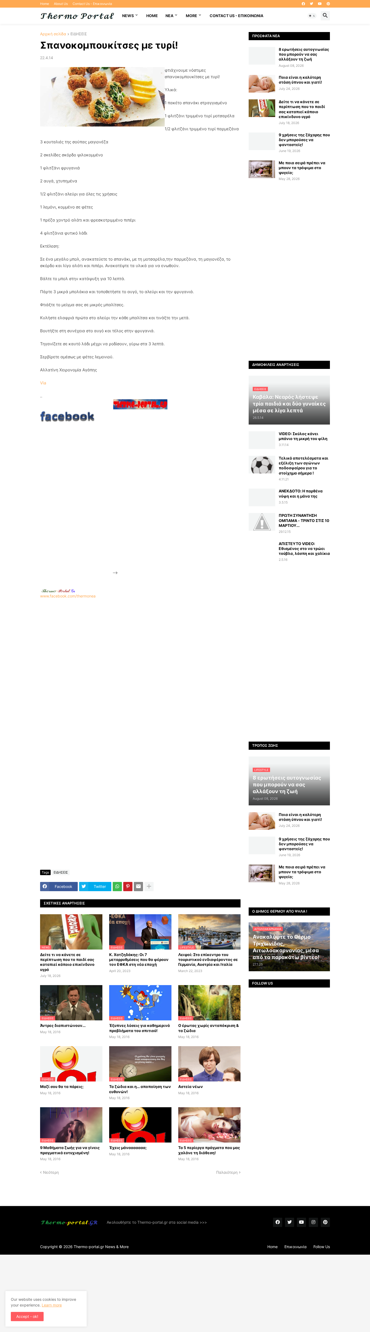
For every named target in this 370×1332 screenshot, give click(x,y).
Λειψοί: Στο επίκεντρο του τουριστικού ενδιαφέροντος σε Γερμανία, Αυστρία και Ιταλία (208, 959)
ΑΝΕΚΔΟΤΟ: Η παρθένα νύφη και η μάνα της (301, 493)
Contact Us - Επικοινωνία (92, 4)
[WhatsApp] (117, 886)
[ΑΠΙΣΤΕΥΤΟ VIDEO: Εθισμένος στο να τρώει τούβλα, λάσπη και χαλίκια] (262, 550)
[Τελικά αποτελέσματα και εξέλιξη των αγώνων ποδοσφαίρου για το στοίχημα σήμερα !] (262, 464)
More (191, 15)
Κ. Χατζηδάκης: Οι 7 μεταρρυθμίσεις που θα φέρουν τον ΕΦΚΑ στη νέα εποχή (138, 959)
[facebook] (303, 4)
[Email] (138, 886)
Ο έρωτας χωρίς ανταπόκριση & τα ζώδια (208, 1028)
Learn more (52, 1305)
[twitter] (311, 4)
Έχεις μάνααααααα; (128, 1147)
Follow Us (321, 1246)
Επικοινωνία (295, 1246)
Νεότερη (51, 1172)
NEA (169, 15)
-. (58, 590)
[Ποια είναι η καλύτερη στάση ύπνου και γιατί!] (262, 84)
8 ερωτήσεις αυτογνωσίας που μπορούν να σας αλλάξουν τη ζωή (304, 54)
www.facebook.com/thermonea (68, 596)
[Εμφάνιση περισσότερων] (149, 886)
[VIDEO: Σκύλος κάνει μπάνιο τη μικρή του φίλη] (262, 440)
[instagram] (313, 1222)
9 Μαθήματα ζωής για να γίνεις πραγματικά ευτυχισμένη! (70, 1150)
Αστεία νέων (190, 1086)
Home (44, 4)
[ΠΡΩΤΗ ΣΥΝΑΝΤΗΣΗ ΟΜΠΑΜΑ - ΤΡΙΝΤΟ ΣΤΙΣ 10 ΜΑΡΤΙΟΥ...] (262, 522)
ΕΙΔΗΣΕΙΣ (78, 34)
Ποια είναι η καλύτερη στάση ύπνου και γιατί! (300, 79)
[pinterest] (328, 4)
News (128, 15)
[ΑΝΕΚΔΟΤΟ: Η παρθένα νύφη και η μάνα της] (262, 497)
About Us (61, 4)
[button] (312, 15)
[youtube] (320, 4)
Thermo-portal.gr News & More (101, 1246)
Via (43, 382)
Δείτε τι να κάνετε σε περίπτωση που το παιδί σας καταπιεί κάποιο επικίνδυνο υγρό (67, 962)
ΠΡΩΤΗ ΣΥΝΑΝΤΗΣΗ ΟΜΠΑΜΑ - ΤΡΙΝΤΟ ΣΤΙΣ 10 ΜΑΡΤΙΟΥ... (304, 520)
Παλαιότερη (227, 1172)
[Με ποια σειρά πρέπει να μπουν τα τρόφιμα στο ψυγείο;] (262, 169)
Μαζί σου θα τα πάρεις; (61, 1086)
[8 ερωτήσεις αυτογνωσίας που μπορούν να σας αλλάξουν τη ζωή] (262, 56)
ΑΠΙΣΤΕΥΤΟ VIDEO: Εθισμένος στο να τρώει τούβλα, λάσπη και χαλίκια (304, 548)
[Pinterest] (127, 886)
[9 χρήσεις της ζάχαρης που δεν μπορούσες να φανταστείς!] (262, 141)
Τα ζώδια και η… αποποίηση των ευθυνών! (140, 1089)
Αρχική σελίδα (53, 34)
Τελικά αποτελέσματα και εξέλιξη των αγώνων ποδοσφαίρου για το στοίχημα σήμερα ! (303, 465)
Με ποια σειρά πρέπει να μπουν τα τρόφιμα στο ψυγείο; (302, 167)
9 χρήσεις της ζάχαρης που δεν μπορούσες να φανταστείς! (304, 139)
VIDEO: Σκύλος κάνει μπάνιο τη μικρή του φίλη (303, 436)
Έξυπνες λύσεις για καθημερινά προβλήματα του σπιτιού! (139, 1028)
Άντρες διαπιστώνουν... (63, 1025)
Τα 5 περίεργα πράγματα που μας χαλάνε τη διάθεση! (209, 1150)
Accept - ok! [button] (27, 1316)
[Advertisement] (159, 492)
